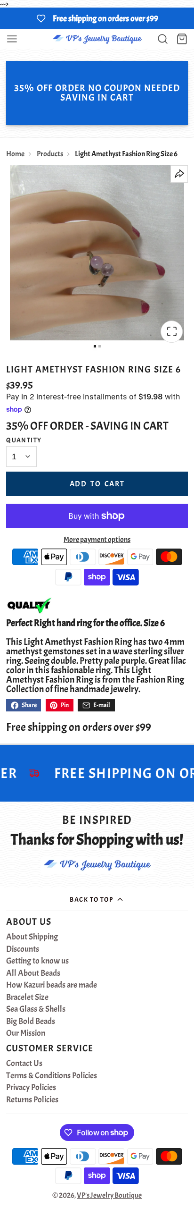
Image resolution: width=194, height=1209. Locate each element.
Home (15, 154)
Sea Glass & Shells (35, 1009)
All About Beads (33, 973)
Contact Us (24, 1063)
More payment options (97, 539)
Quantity (24, 440)
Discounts (22, 949)
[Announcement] (97, 18)
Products (50, 154)
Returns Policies (32, 1100)
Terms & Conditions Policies (51, 1076)
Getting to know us (37, 961)
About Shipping (32, 937)
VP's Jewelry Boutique (109, 1195)
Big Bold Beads (30, 1021)
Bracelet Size (27, 997)
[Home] (97, 39)
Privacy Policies (31, 1087)
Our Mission (25, 1033)
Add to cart (97, 484)
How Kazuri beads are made (51, 985)
